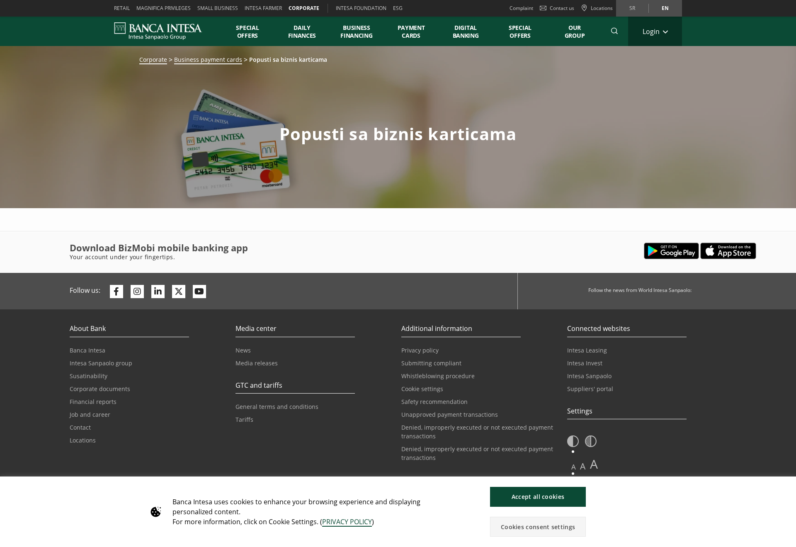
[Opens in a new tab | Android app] (671, 251)
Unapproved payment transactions (449, 414)
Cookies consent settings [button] (538, 527)
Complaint (521, 8)
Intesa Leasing (587, 350)
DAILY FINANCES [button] (302, 31)
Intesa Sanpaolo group (101, 363)
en (665, 8)
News (243, 350)
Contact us (562, 8)
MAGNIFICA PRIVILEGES (163, 8)
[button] (614, 31)
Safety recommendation (434, 402)
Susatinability (88, 376)
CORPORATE (304, 8)
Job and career (90, 414)
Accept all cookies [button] (538, 497)
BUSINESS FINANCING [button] (356, 31)
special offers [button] (520, 31)
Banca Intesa (87, 350)
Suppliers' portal (590, 389)
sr (632, 8)
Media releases (256, 363)
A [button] (573, 467)
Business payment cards (208, 59)
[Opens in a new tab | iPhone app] (728, 251)
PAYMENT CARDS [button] (411, 31)
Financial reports (93, 402)
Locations (83, 440)
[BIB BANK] (163, 31)
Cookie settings (422, 389)
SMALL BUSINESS (217, 8)
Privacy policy (420, 350)
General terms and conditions (276, 407)
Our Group (575, 31)
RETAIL (122, 8)
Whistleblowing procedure (438, 376)
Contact (80, 427)
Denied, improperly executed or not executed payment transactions (477, 431)
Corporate (153, 59)
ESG (398, 8)
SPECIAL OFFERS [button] (247, 31)
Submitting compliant (431, 363)
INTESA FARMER (263, 8)
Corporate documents (100, 389)
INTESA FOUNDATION (361, 8)
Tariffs (244, 419)
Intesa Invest (584, 363)
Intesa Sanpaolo (589, 376)
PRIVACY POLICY (347, 521)
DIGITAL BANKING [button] (466, 31)
